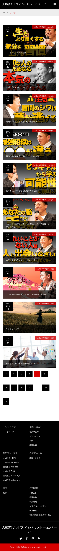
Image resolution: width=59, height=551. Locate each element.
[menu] (54, 4)
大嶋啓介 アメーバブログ (13, 475)
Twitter (20, 538)
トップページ (8, 432)
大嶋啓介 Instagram (11, 480)
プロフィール (34, 436)
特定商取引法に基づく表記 (40, 515)
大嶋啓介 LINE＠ (9, 458)
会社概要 (33, 510)
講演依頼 (33, 445)
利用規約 (33, 501)
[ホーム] (4, 12)
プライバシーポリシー (38, 506)
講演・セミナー (35, 458)
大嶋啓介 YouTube (10, 467)
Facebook (26, 538)
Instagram (32, 538)
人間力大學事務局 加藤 (45, 269)
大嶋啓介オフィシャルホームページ (24, 4)
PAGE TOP (54, 531)
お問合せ (33, 493)
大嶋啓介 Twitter (10, 471)
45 (46, 387)
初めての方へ (34, 432)
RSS (38, 538)
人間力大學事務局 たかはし (44, 27)
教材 (5, 493)
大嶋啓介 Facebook (11, 462)
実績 (31, 440)
